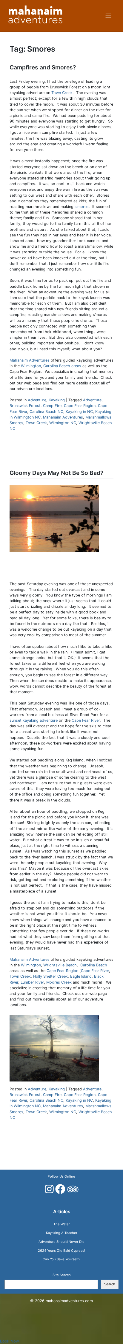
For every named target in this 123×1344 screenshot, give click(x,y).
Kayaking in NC (79, 411)
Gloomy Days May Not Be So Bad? (56, 472)
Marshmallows (98, 417)
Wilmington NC (62, 423)
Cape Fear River (86, 720)
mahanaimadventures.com (69, 1301)
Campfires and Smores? (43, 67)
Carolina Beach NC (46, 411)
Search (109, 1284)
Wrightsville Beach (60, 965)
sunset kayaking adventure (34, 720)
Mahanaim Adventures (30, 360)
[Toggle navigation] (108, 15)
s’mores (82, 206)
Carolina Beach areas (62, 366)
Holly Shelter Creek (50, 976)
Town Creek (62, 92)
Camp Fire (52, 405)
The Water (61, 1224)
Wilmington (31, 366)
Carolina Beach (93, 965)
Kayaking (57, 400)
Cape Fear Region (80, 405)
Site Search (62, 1275)
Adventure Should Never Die (61, 1242)
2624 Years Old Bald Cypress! (61, 1250)
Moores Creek (59, 982)
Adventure (37, 400)
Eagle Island (81, 976)
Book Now (9, 1341)
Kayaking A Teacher (61, 1233)
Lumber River (32, 982)
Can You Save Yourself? (61, 1259)
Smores (16, 423)
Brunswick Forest (25, 405)
